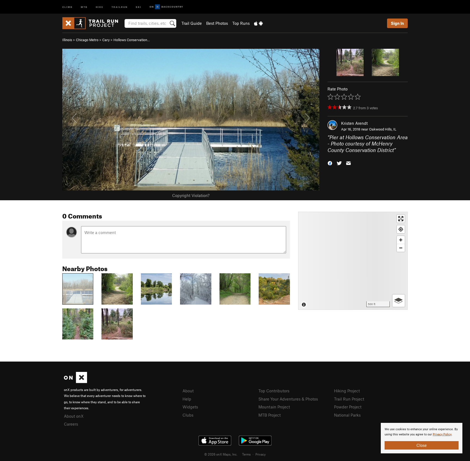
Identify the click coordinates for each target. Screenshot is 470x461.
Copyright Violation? (190, 195)
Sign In (397, 23)
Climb (67, 6)
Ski (138, 6)
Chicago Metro (87, 40)
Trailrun (120, 6)
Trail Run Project (349, 398)
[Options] (398, 301)
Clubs (188, 415)
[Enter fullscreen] (401, 219)
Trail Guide (191, 23)
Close (421, 445)
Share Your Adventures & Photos (288, 398)
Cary (106, 40)
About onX (74, 416)
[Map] (352, 261)
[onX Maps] (75, 381)
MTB (84, 6)
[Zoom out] (401, 248)
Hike (99, 6)
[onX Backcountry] (166, 7)
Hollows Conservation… (131, 40)
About (188, 390)
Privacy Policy (442, 434)
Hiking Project (347, 390)
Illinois (67, 40)
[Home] (92, 23)
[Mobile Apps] (258, 23)
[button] (329, 163)
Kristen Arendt (354, 123)
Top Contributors (273, 390)
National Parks (347, 415)
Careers (71, 423)
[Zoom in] (401, 240)
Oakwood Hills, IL (382, 129)
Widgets (190, 406)
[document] (422, 438)
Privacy (260, 454)
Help (187, 398)
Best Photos (217, 23)
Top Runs (241, 23)
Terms (246, 454)
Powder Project (347, 406)
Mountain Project (274, 406)
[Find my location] (401, 229)
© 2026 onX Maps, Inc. (220, 454)
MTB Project (269, 415)
